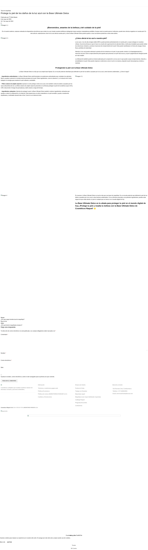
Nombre (3, 353)
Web (2, 367)
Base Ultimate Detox (76, 33)
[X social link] (6, 315)
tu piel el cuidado (96, 199)
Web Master (14, 17)
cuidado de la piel (92, 28)
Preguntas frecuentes (81, 402)
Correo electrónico (6, 360)
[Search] (146, 4)
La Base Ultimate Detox (85, 203)
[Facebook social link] (99, 1)
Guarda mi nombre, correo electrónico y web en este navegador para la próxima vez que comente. (28, 376)
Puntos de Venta (79, 388)
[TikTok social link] (105, 1)
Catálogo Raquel (80, 399)
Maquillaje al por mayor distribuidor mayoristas (88, 397)
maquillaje (116, 195)
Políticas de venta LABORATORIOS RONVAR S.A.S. (52, 394)
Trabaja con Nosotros (81, 391)
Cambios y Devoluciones (45, 397)
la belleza (75, 28)
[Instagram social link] (101, 1)
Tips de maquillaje (6, 10)
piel (143, 31)
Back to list (4, 321)
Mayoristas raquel (80, 394)
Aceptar (9, 542)
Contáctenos (78, 405)
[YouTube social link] (103, 1)
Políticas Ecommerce (44, 391)
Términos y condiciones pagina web (48, 388)
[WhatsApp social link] (10, 315)
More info (2, 542)
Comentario (4, 334)
